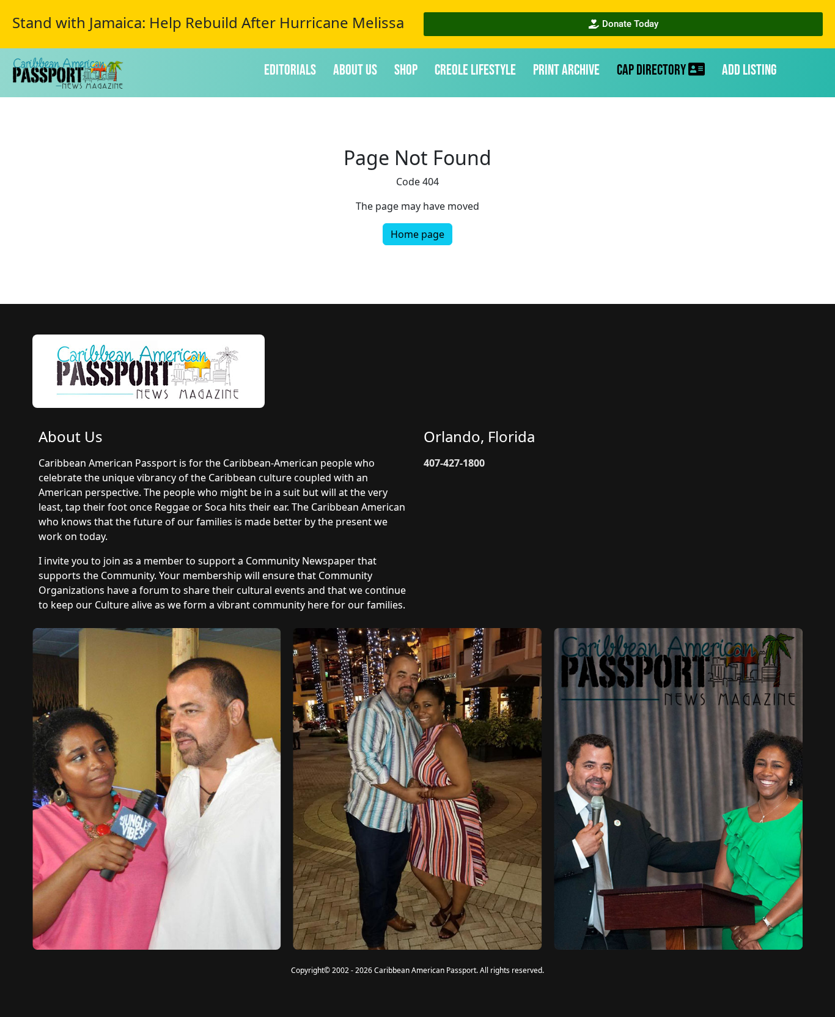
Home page (417, 234)
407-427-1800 (454, 463)
